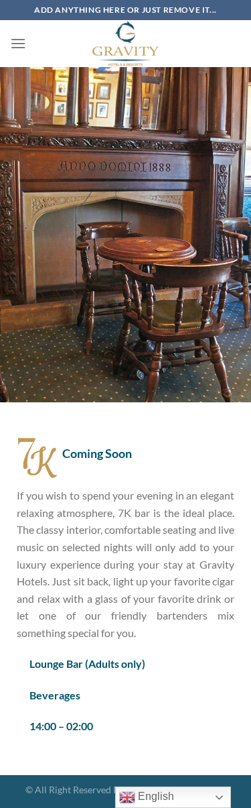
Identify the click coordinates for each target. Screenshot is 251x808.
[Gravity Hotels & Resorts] (126, 43)
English (154, 796)
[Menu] (18, 43)
